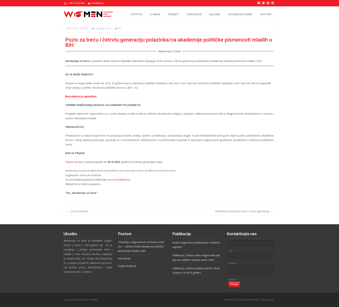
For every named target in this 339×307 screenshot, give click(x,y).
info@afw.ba (123, 179)
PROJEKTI (173, 14)
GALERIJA (214, 14)
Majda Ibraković (127, 266)
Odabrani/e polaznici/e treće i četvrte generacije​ (243, 211)
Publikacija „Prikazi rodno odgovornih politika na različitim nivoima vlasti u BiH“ (196, 257)
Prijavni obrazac (74, 162)
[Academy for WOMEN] (85, 13)
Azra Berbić (124, 258)
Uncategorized (102, 28)
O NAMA (155, 14)
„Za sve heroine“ (78, 211)
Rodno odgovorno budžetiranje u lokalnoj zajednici (196, 245)
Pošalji (234, 284)
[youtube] (268, 4)
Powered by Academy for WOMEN (242, 299)
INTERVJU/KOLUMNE (240, 14)
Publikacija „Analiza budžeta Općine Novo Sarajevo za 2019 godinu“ (196, 270)
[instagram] (272, 4)
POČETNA (136, 14)
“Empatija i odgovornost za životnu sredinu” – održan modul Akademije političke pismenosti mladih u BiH (141, 246)
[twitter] (263, 4)
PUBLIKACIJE (194, 14)
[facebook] (259, 4)
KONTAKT (266, 14)
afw (119, 28)
